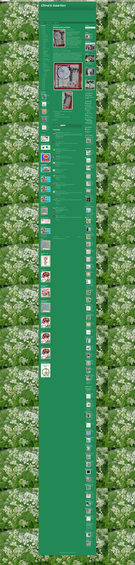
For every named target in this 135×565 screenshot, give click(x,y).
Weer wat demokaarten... (92, 464)
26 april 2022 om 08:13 (60, 175)
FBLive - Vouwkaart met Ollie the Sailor (92, 183)
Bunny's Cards (88, 188)
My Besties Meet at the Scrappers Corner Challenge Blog (89, 524)
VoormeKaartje (58, 156)
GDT (56, 126)
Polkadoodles (57, 115)
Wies (56, 191)
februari (44, 75)
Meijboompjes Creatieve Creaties (89, 445)
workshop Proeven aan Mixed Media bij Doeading (92, 480)
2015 (43, 87)
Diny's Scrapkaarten (45, 116)
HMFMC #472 (92, 190)
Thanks (92, 470)
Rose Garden (92, 291)
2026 (43, 27)
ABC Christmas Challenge (88, 132)
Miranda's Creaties (89, 469)
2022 (43, 33)
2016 (43, 86)
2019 (43, 81)
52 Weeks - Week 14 (46, 68)
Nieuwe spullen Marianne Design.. (92, 244)
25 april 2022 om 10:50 (60, 141)
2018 (43, 83)
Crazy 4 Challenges (92, 323)
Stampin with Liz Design (45, 124)
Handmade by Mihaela (89, 375)
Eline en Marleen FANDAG (92, 250)
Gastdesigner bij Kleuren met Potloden (45, 52)
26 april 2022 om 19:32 (61, 191)
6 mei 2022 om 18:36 (60, 198)
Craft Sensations (89, 271)
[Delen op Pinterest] (64, 125)
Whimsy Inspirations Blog (89, 196)
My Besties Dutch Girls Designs (90, 98)
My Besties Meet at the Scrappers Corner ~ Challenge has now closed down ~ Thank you (89, 528)
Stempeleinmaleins (89, 264)
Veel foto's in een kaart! (92, 355)
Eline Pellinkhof (88, 249)
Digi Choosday (57, 113)
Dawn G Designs (89, 256)
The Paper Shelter (60, 126)
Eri (56, 141)
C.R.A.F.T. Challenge (89, 113)
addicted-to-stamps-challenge (89, 402)
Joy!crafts (88, 297)
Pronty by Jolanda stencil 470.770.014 (92, 363)
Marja (56, 183)
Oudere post (80, 236)
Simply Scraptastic (89, 532)
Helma (57, 215)
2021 (43, 78)
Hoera (92, 338)
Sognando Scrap (89, 279)
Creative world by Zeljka (89, 305)
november (44, 36)
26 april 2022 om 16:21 (61, 183)
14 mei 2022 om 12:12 (62, 207)
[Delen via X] (62, 125)
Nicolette (57, 207)
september (45, 39)
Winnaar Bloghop (92, 331)
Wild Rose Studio (89, 430)
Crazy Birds (92, 486)
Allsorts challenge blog (90, 108)
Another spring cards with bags (92, 378)
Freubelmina (58, 162)
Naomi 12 (92, 446)
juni (43, 44)
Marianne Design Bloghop (92, 517)
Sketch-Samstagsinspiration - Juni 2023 (92, 266)
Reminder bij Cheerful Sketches (46, 55)
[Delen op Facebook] (63, 125)
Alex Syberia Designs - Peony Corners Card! (48, 128)
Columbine (92, 175)
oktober (44, 38)
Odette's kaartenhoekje (90, 234)
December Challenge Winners (92, 396)
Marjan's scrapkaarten (90, 461)
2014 (43, 89)
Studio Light (88, 345)
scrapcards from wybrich (89, 540)
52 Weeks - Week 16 (46, 57)
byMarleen (88, 157)
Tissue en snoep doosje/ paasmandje (92, 348)
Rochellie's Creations (89, 289)
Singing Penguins (92, 431)
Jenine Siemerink (89, 181)
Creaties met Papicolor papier (90, 337)
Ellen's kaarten (44, 101)
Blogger (74, 552)
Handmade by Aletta (89, 360)
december (44, 35)
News (87, 391)
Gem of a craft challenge (59, 114)
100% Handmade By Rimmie (89, 218)
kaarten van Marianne (90, 437)
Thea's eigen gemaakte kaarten (90, 454)
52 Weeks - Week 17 (46, 49)
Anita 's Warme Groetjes (89, 173)
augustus (44, 41)
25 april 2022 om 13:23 (64, 149)
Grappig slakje (45, 65)
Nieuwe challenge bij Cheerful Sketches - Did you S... (46, 70)
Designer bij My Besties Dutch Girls (46, 59)
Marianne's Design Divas (89, 493)
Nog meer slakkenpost (45, 64)
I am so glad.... (92, 542)
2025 (43, 29)
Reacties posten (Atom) (62, 238)
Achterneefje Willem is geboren (48, 119)
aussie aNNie (44, 93)
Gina (92, 34)
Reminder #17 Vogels (92, 424)
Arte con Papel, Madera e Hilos (90, 207)
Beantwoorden (58, 138)
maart (44, 73)
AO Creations (88, 322)
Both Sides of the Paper (89, 412)
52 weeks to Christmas (88, 130)
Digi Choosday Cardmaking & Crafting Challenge (89, 120)
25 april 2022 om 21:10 (63, 162)
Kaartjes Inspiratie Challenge (60, 117)
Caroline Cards (58, 149)
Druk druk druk (92, 369)
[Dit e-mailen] (60, 125)
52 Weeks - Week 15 (46, 62)
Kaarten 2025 (92, 220)
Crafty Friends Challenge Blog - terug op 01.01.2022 (90, 389)
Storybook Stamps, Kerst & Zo (92, 153)
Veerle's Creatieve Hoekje (89, 226)
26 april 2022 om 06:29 (63, 169)
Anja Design (88, 241)
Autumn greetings (48, 103)
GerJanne (57, 169)
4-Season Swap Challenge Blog (88, 104)
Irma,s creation (88, 367)
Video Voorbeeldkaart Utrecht (92, 229)
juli (43, 42)
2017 (43, 84)
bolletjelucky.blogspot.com (60, 132)
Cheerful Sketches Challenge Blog (89, 95)
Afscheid (92, 272)
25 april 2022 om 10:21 (67, 132)
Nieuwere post (55, 236)
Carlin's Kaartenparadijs (88, 116)
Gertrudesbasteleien (89, 314)
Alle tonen (48, 132)
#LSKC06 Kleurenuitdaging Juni (92, 503)
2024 (43, 30)
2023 (43, 32)
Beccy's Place (88, 112)
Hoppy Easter (92, 510)
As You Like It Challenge (88, 110)
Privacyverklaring (49, 22)
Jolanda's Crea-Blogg (89, 484)
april (44, 47)
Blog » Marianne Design (89, 383)
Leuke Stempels (89, 501)
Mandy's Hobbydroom (89, 516)
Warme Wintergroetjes (92, 167)
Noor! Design (88, 329)
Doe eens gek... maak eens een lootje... (92, 535)
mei (43, 45)
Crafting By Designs (89, 393)
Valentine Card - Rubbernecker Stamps (92, 259)
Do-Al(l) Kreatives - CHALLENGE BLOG (89, 123)
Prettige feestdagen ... (92, 235)
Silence (92, 455)
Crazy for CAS (88, 422)
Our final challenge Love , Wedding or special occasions (92, 496)
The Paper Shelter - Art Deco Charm (59, 49)
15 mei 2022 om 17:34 (61, 215)
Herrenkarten (92, 316)
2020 (43, 80)
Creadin (87, 476)
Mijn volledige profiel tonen (91, 37)
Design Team (56, 22)
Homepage (42, 22)
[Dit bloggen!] (61, 125)
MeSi (56, 198)
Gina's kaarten (53, 5)
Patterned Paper (89, 150)
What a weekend (48, 95)
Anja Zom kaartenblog (90, 165)
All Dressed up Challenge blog (88, 106)
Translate (88, 30)
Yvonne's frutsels (89, 508)
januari (44, 76)
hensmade (88, 352)
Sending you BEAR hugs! (48, 111)
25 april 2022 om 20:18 (64, 156)
